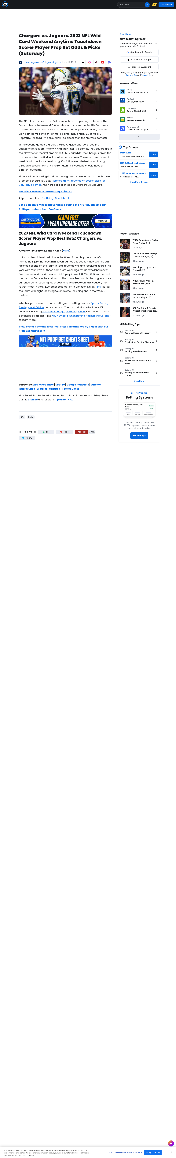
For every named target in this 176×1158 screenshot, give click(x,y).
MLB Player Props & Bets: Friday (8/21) (145, 269)
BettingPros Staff (35, 62)
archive (33, 399)
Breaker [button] (42, 388)
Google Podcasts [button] (78, 384)
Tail (48, 431)
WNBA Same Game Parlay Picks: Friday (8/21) (145, 241)
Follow (29, 438)
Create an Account (141, 67)
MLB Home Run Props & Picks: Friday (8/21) (144, 296)
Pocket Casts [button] (70, 388)
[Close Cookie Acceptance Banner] (172, 1152)
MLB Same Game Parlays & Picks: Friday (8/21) (145, 255)
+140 (66, 250)
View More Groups (139, 182)
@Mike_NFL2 (65, 399)
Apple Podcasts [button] (43, 384)
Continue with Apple (141, 59)
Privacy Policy (146, 75)
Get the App (139, 435)
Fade (66, 431)
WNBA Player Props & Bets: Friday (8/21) (143, 282)
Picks (30, 417)
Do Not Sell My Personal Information (125, 1152)
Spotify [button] (60, 384)
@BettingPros (53, 62)
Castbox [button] (54, 388)
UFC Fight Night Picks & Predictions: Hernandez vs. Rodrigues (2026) (144, 309)
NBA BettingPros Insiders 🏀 (134, 163)
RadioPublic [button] (27, 388)
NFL (22, 417)
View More (139, 381)
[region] (88, 1152)
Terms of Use (131, 75)
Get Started (166, 4)
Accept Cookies (152, 1152)
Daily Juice (125, 152)
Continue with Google (141, 52)
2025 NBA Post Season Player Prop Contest (134, 173)
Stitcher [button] (96, 384)
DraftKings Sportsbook (55, 198)
